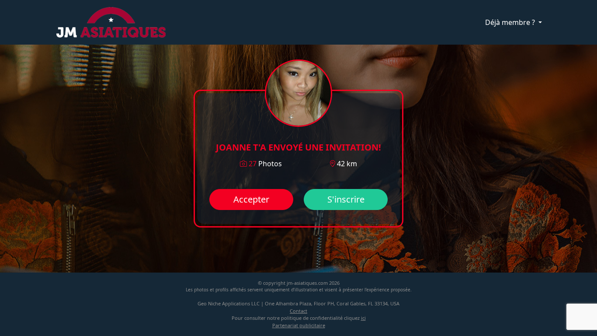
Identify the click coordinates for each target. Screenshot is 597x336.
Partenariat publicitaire (298, 325)
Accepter (251, 199)
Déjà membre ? (511, 22)
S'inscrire (345, 199)
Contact (298, 311)
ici (363, 318)
